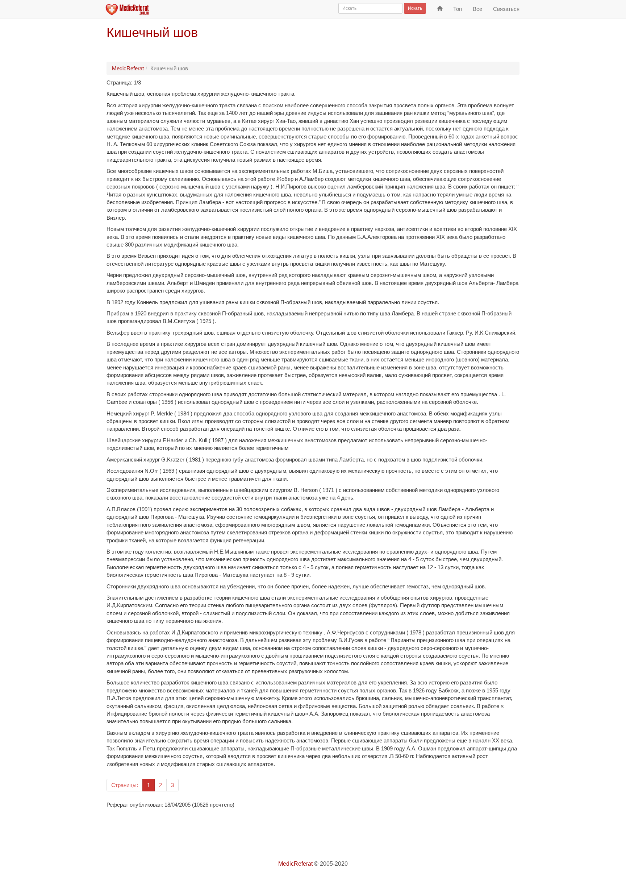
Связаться (506, 9)
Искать (415, 8)
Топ (457, 9)
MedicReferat (128, 68)
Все (477, 9)
